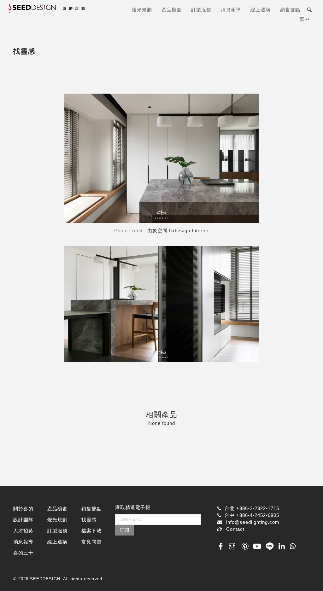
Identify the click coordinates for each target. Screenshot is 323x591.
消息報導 (231, 9)
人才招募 (23, 530)
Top (308, 576)
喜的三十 (23, 552)
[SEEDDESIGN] (59, 10)
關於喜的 (23, 508)
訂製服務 (201, 9)
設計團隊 (23, 519)
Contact (235, 529)
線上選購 (260, 9)
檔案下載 (91, 530)
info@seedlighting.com (252, 522)
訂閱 (124, 530)
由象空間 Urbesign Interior (177, 230)
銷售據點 (290, 9)
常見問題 (91, 541)
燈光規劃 (142, 9)
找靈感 (89, 519)
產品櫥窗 (172, 9)
